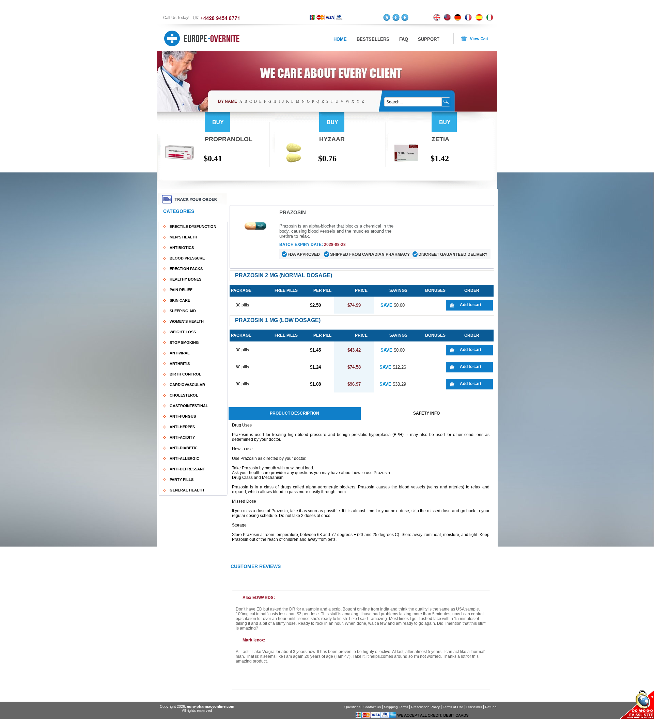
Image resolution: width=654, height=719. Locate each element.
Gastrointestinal (189, 406)
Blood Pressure (187, 258)
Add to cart (470, 304)
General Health (187, 490)
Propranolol (228, 139)
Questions (352, 707)
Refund (491, 707)
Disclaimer (474, 707)
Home (340, 39)
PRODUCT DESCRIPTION (294, 413)
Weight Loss (183, 332)
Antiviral (180, 353)
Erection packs (186, 269)
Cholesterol (184, 395)
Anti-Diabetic (184, 448)
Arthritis (180, 364)
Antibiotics (182, 248)
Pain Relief (181, 290)
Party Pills (181, 480)
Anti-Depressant (187, 469)
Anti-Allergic (184, 458)
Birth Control (185, 374)
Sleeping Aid (183, 311)
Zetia (440, 139)
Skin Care (180, 300)
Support (428, 39)
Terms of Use (453, 707)
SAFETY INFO (426, 413)
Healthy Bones (185, 279)
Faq (403, 39)
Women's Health (187, 321)
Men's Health (183, 237)
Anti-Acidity (182, 437)
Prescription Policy (425, 707)
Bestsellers (373, 39)
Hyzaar (332, 139)
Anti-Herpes (182, 427)
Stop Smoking (184, 342)
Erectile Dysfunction (193, 226)
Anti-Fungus (183, 416)
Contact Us (372, 707)
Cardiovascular (187, 385)
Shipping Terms (396, 707)
